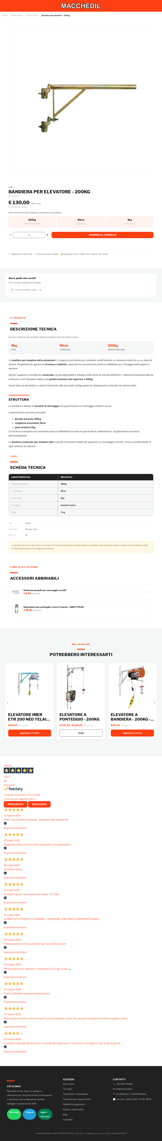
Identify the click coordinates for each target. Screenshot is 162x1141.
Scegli (81, 732)
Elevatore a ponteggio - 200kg (79, 717)
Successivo (39, 804)
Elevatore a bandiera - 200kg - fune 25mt (130, 719)
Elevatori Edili (32, 15)
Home (4, 15)
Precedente (15, 804)
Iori (26, 535)
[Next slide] (155, 703)
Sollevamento (17, 15)
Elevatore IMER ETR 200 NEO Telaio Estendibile (28, 719)
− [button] (11, 235)
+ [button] (47, 235)
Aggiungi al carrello (102, 235)
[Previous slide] (7, 703)
